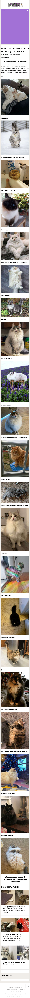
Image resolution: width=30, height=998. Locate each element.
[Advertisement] (15, 29)
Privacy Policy (10, 996)
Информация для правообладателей (15, 994)
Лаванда (10, 987)
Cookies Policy (20, 996)
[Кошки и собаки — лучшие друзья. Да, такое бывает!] (15, 953)
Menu (3, 11)
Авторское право (15, 991)
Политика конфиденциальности (15, 989)
